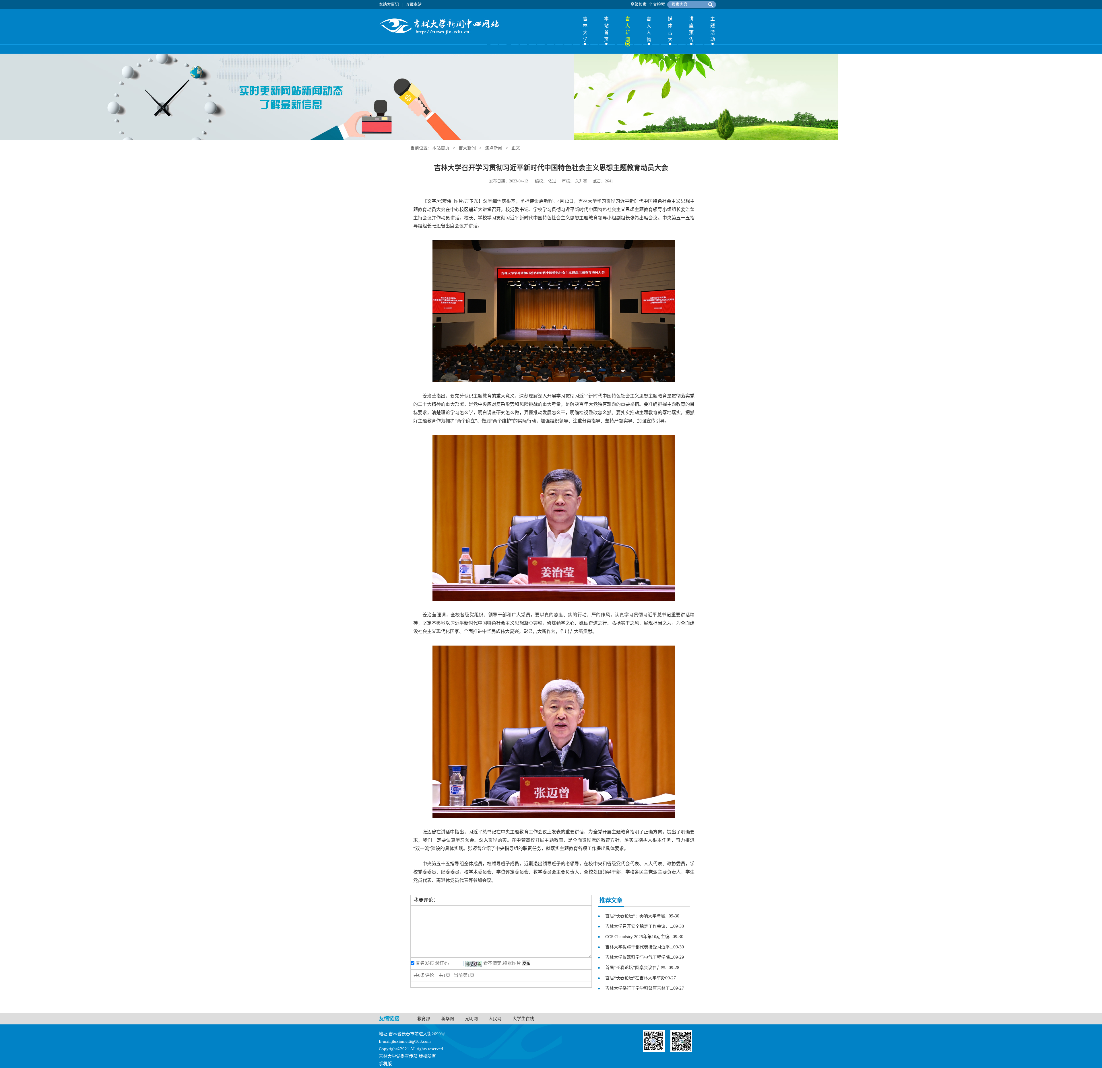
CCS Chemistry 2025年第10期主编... (639, 936)
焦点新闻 (493, 148)
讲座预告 (691, 29)
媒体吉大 (670, 29)
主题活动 (712, 29)
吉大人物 (649, 29)
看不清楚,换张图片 (502, 963)
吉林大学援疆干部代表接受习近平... (639, 947)
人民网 (495, 1018)
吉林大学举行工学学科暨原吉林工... (639, 988)
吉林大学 (585, 29)
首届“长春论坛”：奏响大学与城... (637, 916)
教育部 (423, 1018)
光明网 (471, 1018)
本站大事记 (389, 4)
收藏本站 (414, 4)
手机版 (385, 1063)
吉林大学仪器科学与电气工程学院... (639, 957)
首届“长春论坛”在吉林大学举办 (635, 978)
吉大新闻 (627, 29)
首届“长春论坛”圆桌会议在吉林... (637, 967)
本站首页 (606, 29)
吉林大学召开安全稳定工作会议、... (639, 926)
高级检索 (638, 4)
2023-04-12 (518, 181)
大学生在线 (523, 1018)
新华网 (447, 1018)
